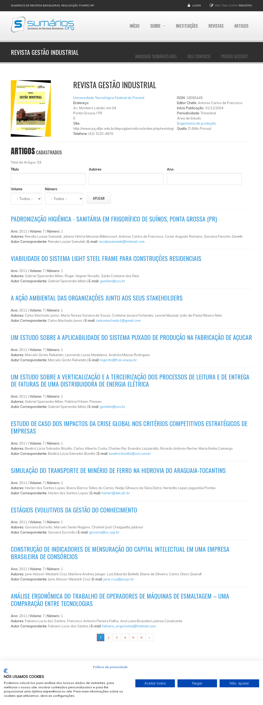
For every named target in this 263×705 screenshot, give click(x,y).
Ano (170, 169)
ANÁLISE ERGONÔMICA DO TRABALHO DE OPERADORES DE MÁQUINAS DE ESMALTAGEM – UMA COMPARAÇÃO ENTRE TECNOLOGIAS (120, 599)
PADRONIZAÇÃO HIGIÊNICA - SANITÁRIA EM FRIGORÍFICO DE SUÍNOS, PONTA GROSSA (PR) (114, 218)
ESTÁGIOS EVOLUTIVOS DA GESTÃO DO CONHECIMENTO (74, 509)
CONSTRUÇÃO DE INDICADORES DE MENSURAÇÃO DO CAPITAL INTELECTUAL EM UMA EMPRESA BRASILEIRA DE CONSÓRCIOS (120, 552)
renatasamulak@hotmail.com (122, 241)
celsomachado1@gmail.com (118, 320)
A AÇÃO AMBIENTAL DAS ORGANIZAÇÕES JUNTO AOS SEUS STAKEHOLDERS (97, 297)
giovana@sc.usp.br (104, 532)
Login (196, 5)
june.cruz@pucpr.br (119, 579)
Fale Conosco (198, 56)
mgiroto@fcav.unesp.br (118, 360)
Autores (95, 169)
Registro (245, 5)
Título (15, 169)
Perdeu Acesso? (234, 56)
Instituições (187, 26)
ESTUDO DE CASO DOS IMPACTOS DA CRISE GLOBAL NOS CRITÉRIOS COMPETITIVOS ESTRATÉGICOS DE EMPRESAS (129, 427)
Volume (16, 189)
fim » (159, 637)
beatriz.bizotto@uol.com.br (130, 453)
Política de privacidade (110, 667)
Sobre (156, 26)
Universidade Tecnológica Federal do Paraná (108, 98)
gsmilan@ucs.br (112, 281)
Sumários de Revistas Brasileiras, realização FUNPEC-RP (52, 5)
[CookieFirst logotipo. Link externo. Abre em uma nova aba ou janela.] (6, 671)
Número (51, 189)
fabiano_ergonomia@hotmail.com (129, 626)
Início (134, 26)
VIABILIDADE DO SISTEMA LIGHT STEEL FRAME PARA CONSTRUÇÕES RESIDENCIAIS (106, 258)
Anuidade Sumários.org (156, 56)
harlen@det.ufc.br (116, 493)
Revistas (216, 26)
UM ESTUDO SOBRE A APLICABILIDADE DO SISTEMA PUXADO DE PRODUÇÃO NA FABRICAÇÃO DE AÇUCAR (131, 337)
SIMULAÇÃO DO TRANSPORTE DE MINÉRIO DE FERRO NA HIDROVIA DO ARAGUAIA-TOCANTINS (118, 470)
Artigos (241, 26)
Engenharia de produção (196, 123)
